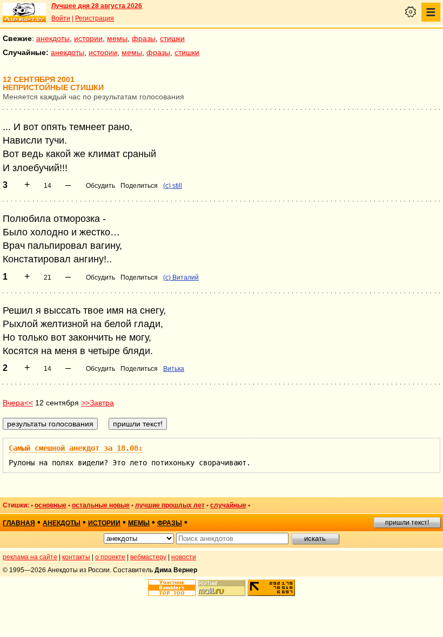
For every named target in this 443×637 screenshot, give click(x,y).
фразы (144, 38)
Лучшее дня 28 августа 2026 (96, 6)
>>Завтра (97, 402)
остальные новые (101, 505)
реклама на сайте (30, 557)
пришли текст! (407, 522)
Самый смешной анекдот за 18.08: (76, 448)
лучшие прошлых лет (170, 505)
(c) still (172, 185)
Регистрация (94, 18)
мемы (117, 38)
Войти (60, 18)
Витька (173, 368)
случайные (228, 505)
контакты (76, 557)
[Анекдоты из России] (24, 12)
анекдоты (53, 38)
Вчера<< (18, 402)
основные (50, 505)
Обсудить (100, 185)
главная (19, 523)
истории (88, 38)
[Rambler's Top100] (172, 587)
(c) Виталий (181, 277)
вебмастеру (148, 557)
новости (183, 557)
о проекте (110, 557)
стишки (172, 38)
